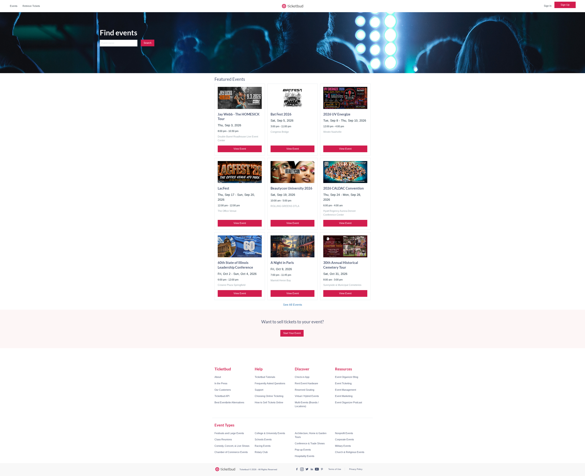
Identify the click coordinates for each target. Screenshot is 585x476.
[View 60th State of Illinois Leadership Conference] (240, 246)
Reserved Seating (304, 390)
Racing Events (263, 446)
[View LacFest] (240, 172)
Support (259, 390)
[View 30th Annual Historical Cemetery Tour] (345, 246)
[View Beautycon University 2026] (293, 172)
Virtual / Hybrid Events (307, 396)
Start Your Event (292, 333)
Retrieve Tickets (31, 6)
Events (13, 6)
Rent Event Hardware (306, 383)
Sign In (547, 6)
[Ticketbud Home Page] (225, 469)
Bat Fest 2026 (281, 114)
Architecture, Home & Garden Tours (310, 435)
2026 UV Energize (336, 114)
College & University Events (270, 433)
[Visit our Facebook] (297, 469)
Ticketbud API (221, 396)
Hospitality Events (304, 456)
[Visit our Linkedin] (312, 469)
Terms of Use (334, 469)
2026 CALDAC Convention (343, 188)
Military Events (343, 446)
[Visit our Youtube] (317, 469)
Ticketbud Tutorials (265, 377)
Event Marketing (344, 396)
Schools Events (263, 439)
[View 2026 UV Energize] (345, 98)
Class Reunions (223, 439)
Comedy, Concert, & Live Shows (231, 446)
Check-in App (302, 377)
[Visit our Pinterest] (322, 469)
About (217, 377)
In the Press (220, 383)
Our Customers (222, 390)
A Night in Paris (282, 263)
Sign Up (565, 5)
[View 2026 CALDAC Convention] (345, 172)
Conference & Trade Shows (310, 443)
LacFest (223, 188)
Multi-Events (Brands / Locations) (307, 404)
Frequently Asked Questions (270, 383)
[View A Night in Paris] (293, 246)
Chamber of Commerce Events (231, 452)
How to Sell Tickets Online (269, 402)
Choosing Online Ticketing (269, 396)
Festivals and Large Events (229, 433)
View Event (240, 148)
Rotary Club (261, 452)
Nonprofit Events (344, 433)
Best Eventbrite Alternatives (229, 402)
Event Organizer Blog (346, 377)
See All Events (292, 304)
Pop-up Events (303, 449)
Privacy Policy (355, 469)
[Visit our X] (307, 469)
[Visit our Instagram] (302, 469)
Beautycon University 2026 (291, 188)
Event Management (345, 390)
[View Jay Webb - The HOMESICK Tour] (240, 98)
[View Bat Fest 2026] (293, 98)
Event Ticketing (343, 383)
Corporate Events (344, 439)
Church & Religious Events (349, 452)
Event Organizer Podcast (348, 402)
